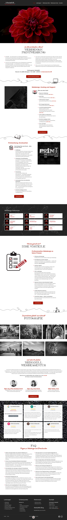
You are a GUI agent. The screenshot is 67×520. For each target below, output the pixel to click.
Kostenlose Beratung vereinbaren (33, 76)
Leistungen (38, 3)
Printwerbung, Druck (8, 508)
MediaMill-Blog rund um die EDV (39, 510)
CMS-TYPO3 (7, 503)
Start (34, 3)
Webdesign (7, 502)
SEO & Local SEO (8, 506)
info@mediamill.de (46, 71)
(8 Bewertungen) (13, 410)
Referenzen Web (46, 3)
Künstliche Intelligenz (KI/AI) (10, 507)
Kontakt (61, 3)
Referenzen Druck (54, 3)
